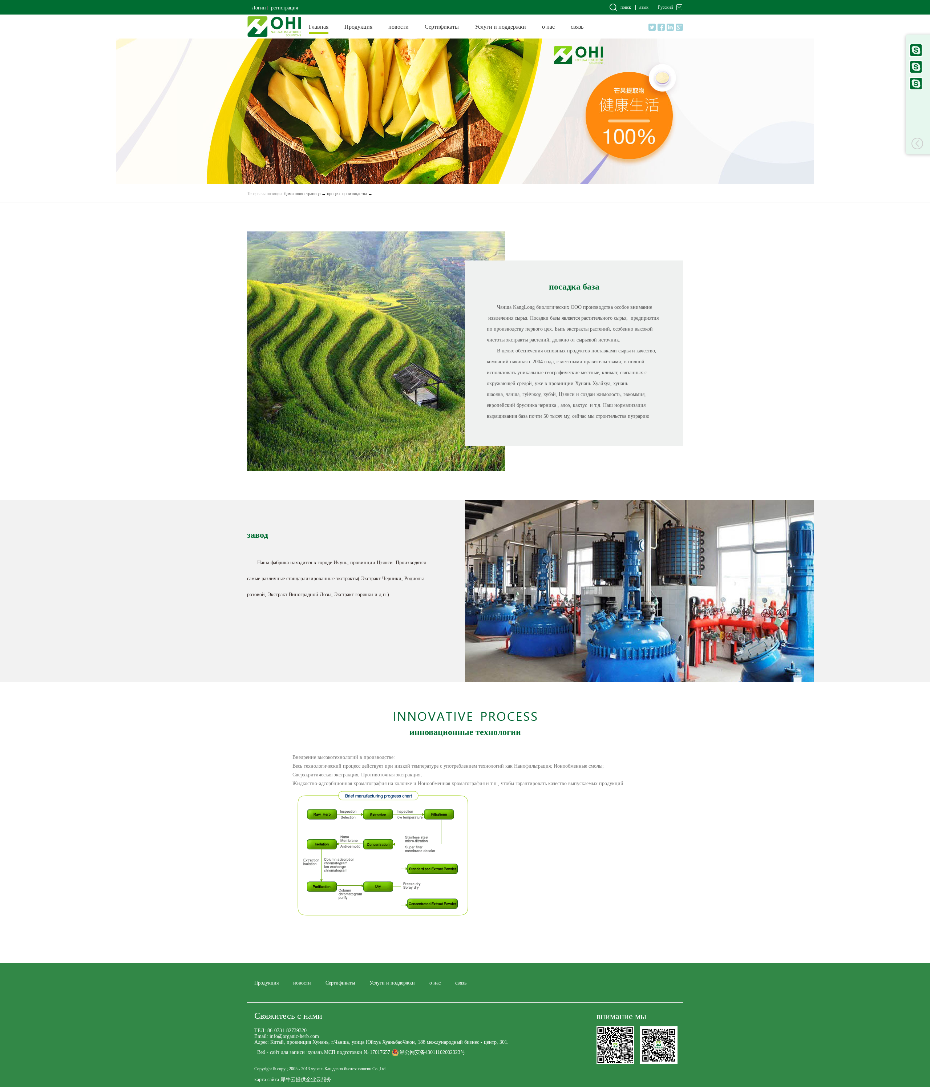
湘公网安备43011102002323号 (432, 1052)
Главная (318, 27)
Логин (259, 8)
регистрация (284, 8)
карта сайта (266, 1079)
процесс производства (347, 193)
